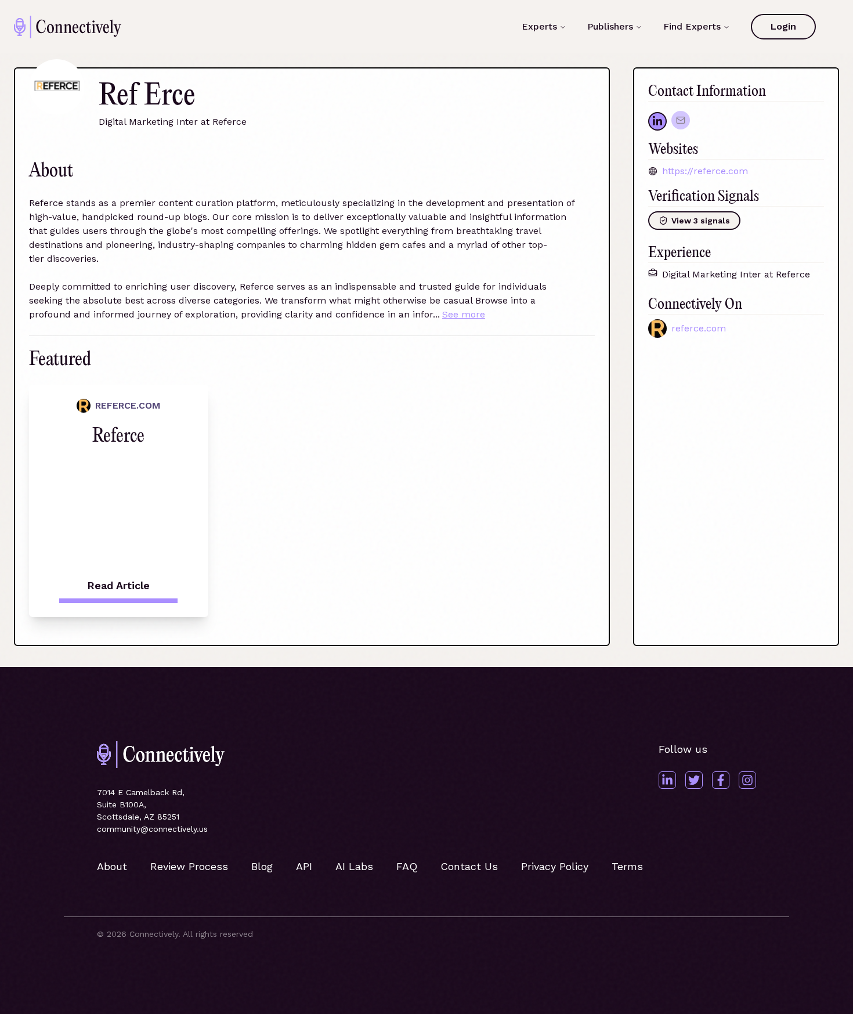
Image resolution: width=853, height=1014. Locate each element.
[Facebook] (720, 780)
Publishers (610, 26)
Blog (262, 866)
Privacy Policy (554, 866)
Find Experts (692, 26)
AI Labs (354, 866)
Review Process (189, 866)
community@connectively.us (152, 828)
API (304, 866)
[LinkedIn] (667, 780)
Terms (627, 866)
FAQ (406, 866)
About (112, 866)
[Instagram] (747, 780)
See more (463, 314)
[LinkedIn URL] (657, 121)
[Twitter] (694, 780)
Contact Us (469, 866)
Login (783, 26)
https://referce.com (705, 170)
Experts (539, 26)
